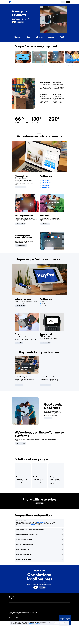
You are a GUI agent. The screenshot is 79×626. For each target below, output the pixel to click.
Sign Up (14, 22)
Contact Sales (20, 22)
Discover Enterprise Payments (21, 245)
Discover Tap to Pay (19, 342)
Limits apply (22, 613)
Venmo (43, 183)
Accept (57, 623)
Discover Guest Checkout (20, 223)
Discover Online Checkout (20, 187)
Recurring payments (46, 187)
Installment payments (46, 182)
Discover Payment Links (45, 223)
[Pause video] (65, 31)
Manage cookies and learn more (34, 623)
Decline (62, 623)
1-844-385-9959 (32, 524)
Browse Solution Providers (20, 443)
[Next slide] (64, 59)
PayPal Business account (41, 522)
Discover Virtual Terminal (45, 384)
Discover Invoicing (19, 384)
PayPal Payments (45, 180)
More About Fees (39, 503)
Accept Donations (48, 418)
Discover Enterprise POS (45, 342)
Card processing (45, 185)
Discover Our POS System (20, 305)
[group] (23, 475)
